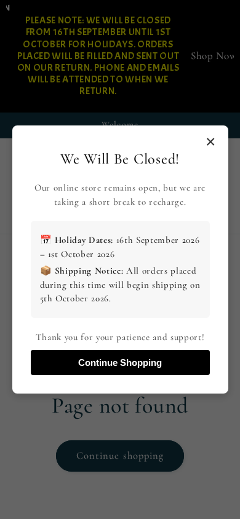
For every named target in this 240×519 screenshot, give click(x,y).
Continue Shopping (120, 362)
